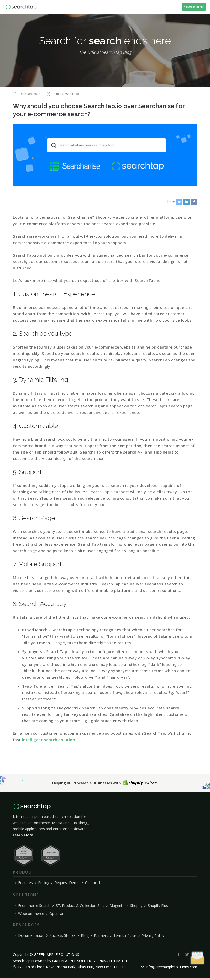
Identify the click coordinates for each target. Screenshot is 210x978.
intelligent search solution (48, 739)
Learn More (23, 835)
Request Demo (194, 7)
